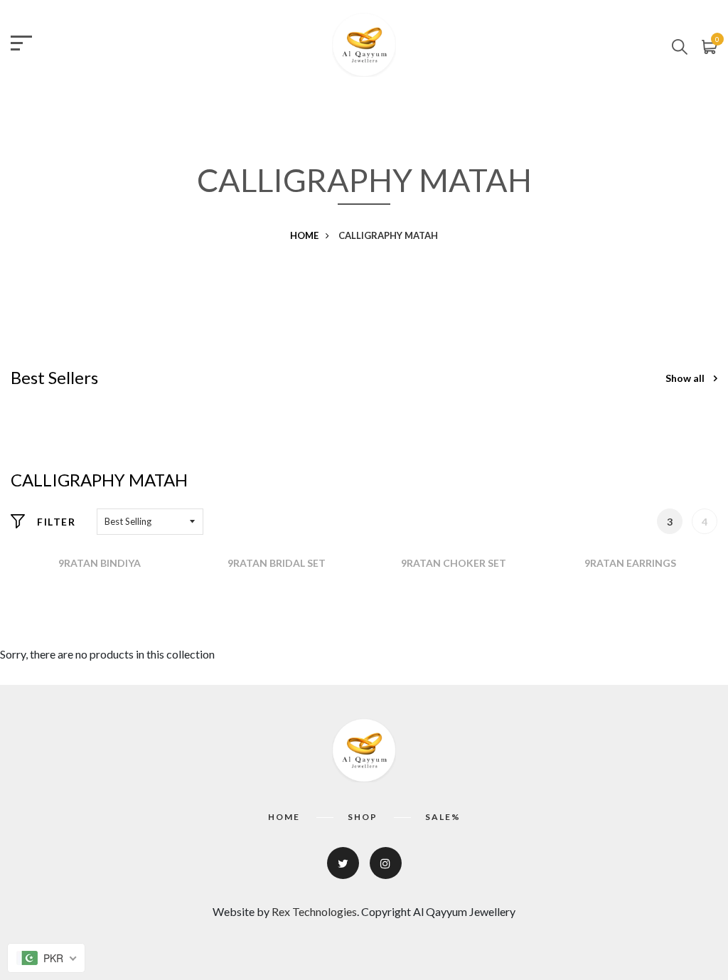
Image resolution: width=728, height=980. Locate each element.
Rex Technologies (314, 911)
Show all (686, 378)
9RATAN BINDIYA (99, 563)
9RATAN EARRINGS (630, 563)
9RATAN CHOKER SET (453, 563)
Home (304, 235)
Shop (363, 816)
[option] (99, 563)
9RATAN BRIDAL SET (277, 563)
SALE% (443, 816)
